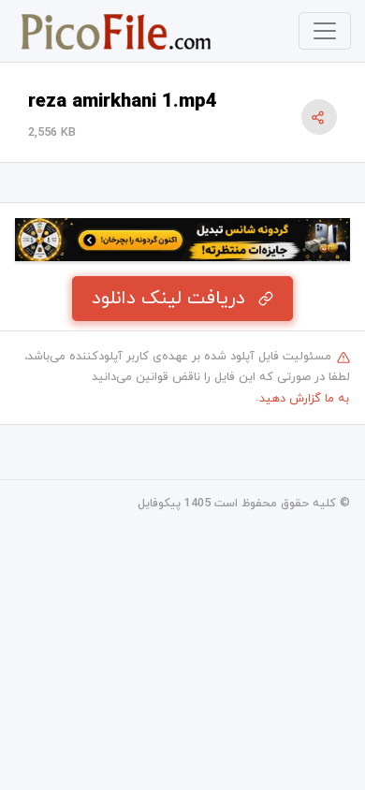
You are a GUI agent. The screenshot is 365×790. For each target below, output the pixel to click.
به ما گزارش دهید (304, 398)
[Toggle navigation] (325, 31)
